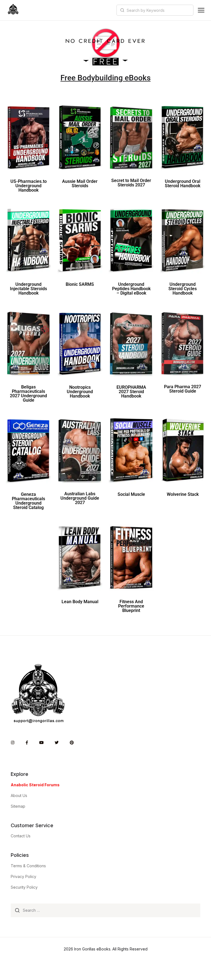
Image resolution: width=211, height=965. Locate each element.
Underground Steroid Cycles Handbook (182, 289)
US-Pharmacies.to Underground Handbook (28, 186)
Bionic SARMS (80, 284)
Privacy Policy (23, 876)
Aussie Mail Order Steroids (80, 183)
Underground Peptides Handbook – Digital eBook (131, 289)
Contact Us (20, 835)
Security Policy (24, 887)
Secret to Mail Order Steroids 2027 (131, 183)
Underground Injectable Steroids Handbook (28, 289)
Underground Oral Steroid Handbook (182, 183)
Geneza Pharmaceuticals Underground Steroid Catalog (28, 501)
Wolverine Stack (183, 494)
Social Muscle (131, 494)
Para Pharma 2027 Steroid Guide (182, 389)
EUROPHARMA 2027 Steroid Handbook (131, 392)
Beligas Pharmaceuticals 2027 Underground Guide (28, 393)
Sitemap (18, 806)
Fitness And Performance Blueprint (131, 606)
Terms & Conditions (28, 865)
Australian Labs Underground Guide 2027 (79, 498)
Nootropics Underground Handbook (80, 392)
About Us (19, 795)
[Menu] (201, 10)
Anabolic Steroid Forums (35, 784)
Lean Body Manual (80, 601)
